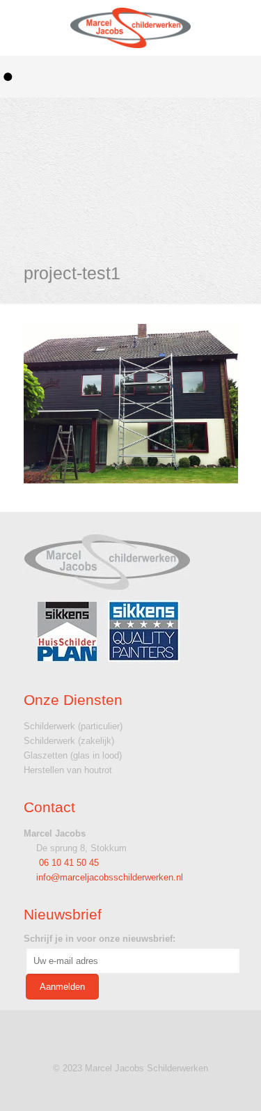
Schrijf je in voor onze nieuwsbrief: (99, 938)
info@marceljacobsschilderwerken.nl (109, 877)
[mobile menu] (235, 28)
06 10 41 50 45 (67, 862)
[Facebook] (130, 1089)
